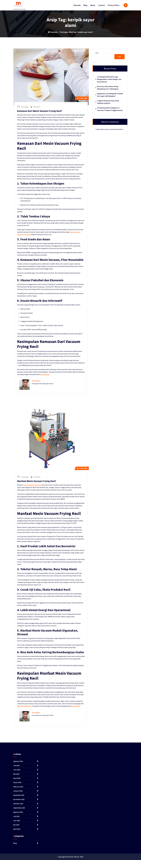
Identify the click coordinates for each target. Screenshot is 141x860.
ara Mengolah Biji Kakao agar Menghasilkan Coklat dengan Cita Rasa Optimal (109, 79)
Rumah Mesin (75, 706)
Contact (101, 5)
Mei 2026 (16, 774)
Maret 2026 (17, 782)
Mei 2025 (16, 825)
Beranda (77, 5)
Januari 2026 (18, 791)
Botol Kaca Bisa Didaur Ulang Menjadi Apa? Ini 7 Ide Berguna (108, 87)
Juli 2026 (16, 765)
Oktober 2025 (18, 804)
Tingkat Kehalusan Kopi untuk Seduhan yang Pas (108, 102)
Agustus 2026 (18, 761)
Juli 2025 (16, 816)
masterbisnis (44, 374)
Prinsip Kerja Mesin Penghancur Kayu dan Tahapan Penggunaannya (110, 109)
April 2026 (16, 778)
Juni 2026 (16, 770)
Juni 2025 (16, 820)
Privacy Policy (113, 5)
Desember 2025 (18, 795)
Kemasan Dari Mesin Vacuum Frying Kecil (39, 111)
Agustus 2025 (18, 812)
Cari (96, 53)
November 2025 (18, 799)
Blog (85, 5)
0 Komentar (36, 107)
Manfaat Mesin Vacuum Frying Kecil (36, 481)
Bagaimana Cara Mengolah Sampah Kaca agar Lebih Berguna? (110, 94)
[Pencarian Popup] (126, 5)
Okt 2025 (83, 98)
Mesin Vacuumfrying (24, 706)
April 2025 (16, 829)
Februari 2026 (18, 787)
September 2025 (19, 808)
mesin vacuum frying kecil (32, 485)
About (92, 5)
